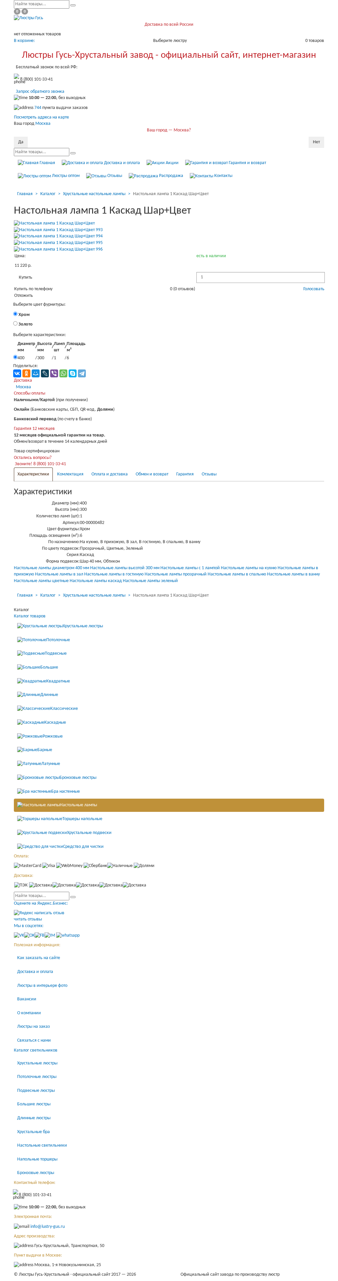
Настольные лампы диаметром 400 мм (51, 568)
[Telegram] (82, 373)
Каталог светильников (35, 1050)
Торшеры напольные (82, 818)
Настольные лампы (78, 805)
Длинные (49, 695)
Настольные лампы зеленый (150, 580)
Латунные (50, 763)
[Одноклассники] (26, 373)
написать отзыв (49, 913)
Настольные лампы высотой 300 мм (124, 568)
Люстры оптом (65, 175)
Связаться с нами (34, 1040)
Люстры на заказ (33, 1026)
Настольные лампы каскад (96, 580)
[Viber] (54, 373)
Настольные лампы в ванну (293, 574)
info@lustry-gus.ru (47, 1226)
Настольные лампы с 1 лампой (190, 568)
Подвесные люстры (36, 1090)
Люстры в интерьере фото (42, 985)
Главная (47, 162)
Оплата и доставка (109, 474)
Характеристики (33, 474)
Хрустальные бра (33, 1131)
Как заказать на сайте (38, 957)
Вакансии (26, 999)
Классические (64, 708)
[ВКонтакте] (17, 373)
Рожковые (53, 736)
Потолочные (58, 640)
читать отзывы (28, 919)
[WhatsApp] (63, 373)
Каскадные (55, 722)
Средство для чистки (83, 846)
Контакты (222, 175)
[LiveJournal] (45, 373)
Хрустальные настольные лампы (94, 193)
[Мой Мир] (36, 373)
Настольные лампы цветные (41, 580)
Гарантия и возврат (247, 162)
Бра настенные (65, 791)
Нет (316, 142)
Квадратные (58, 681)
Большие (49, 667)
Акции (172, 162)
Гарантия (185, 474)
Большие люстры (34, 1104)
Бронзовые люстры (77, 777)
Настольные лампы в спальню (237, 574)
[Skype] (73, 373)
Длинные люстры (34, 1118)
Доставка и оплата (121, 162)
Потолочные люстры (36, 1076)
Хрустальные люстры (83, 626)
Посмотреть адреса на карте (41, 117)
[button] (26, 277)
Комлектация (70, 474)
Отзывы (114, 175)
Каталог (47, 193)
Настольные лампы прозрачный (176, 574)
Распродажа (170, 175)
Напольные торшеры (37, 1159)
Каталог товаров (30, 616)
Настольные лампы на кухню (249, 568)
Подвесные (56, 653)
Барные (44, 750)
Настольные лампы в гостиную (114, 574)
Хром (23, 314)
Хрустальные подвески (89, 832)
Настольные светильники (42, 1145)
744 (37, 107)
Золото (25, 324)
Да (20, 142)
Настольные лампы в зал (59, 574)
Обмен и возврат (152, 474)
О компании (29, 1013)
